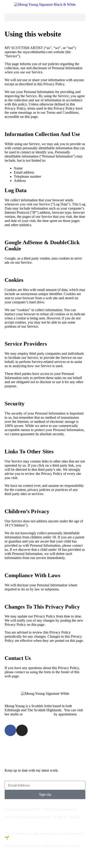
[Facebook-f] (10, 730)
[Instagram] (22, 730)
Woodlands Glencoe (38, 714)
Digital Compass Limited (60, 846)
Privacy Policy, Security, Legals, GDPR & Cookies (42, 817)
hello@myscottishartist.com (36, 746)
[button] (45, 17)
